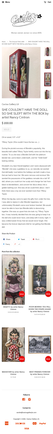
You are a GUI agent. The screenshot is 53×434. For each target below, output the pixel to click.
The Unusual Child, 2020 (16, 42)
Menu (7, 2)
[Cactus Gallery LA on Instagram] (29, 400)
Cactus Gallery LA (32, 419)
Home (3, 42)
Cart (49, 2)
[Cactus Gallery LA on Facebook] (23, 400)
